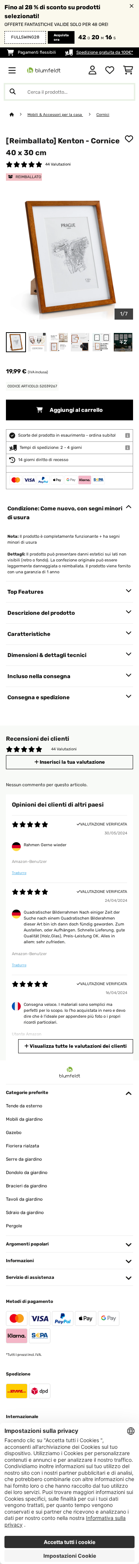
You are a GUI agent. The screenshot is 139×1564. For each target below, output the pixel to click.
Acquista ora (61, 37)
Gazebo (13, 1132)
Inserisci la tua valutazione (72, 762)
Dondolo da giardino (26, 1172)
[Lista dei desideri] (109, 70)
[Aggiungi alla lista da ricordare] (129, 139)
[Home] (18, 114)
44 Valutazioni (58, 164)
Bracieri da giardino (26, 1185)
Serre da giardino (24, 1159)
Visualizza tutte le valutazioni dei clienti (78, 1046)
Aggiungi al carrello (76, 410)
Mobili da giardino (24, 1119)
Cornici (102, 114)
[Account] (92, 70)
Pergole (14, 1225)
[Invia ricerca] (13, 91)
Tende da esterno (24, 1105)
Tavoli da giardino (24, 1199)
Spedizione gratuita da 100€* (104, 52)
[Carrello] (128, 70)
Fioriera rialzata (22, 1145)
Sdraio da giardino (25, 1212)
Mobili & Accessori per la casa (55, 114)
